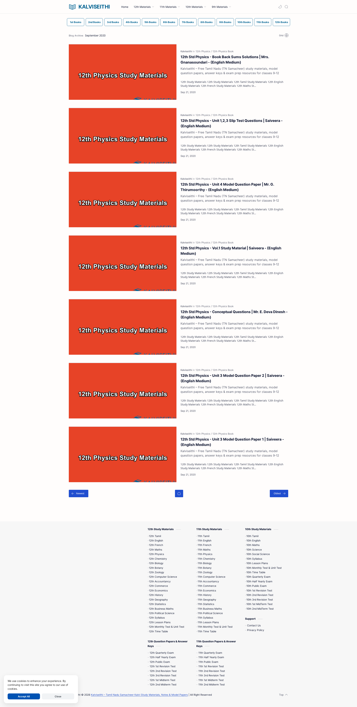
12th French (156, 544)
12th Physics (156, 554)
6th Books (169, 22)
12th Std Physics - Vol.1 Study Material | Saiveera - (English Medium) (231, 251)
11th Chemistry (206, 558)
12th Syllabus (157, 617)
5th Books (150, 22)
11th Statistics (206, 604)
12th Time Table (158, 631)
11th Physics (205, 554)
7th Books (188, 22)
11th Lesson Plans (208, 622)
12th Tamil (155, 536)
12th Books (281, 22)
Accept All (24, 696)
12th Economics (158, 590)
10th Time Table (255, 572)
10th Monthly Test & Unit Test (264, 567)
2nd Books (94, 22)
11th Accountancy (208, 581)
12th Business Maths (161, 608)
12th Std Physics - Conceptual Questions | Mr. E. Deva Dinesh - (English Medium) (234, 314)
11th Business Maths (210, 608)
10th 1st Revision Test (259, 590)
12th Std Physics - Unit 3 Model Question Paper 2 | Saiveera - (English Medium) (232, 378)
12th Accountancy (160, 581)
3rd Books (113, 22)
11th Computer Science (211, 576)
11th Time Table (207, 631)
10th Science (254, 549)
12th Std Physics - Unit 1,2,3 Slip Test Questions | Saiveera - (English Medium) (232, 123)
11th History (205, 594)
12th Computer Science (163, 576)
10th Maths (253, 544)
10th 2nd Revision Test (259, 594)
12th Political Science (161, 613)
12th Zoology (156, 572)
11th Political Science (210, 613)
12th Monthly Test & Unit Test (166, 626)
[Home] (179, 493)
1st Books (75, 22)
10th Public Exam (256, 585)
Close (58, 696)
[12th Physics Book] (223, 51)
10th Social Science (258, 554)
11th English (204, 540)
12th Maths (155, 549)
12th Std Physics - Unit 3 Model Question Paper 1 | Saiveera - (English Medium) (232, 442)
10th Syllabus (254, 558)
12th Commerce (158, 585)
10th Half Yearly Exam (259, 581)
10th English (253, 540)
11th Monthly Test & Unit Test (215, 626)
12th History (156, 594)
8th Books (206, 22)
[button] (280, 6)
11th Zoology (205, 572)
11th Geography (207, 599)
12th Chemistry (158, 558)
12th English (156, 540)
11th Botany (205, 567)
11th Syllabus (205, 617)
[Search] (286, 6)
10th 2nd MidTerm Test (260, 608)
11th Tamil (203, 536)
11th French (204, 544)
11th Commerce (207, 585)
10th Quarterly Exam (258, 576)
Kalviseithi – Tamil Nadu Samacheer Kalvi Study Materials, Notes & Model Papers (139, 694)
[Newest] (78, 493)
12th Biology (156, 563)
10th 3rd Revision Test (259, 599)
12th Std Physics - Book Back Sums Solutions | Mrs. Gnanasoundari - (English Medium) (225, 59)
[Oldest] (279, 493)
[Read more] (282, 92)
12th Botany (156, 567)
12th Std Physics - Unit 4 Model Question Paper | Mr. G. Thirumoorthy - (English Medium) (227, 187)
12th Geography (158, 599)
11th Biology (205, 563)
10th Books (244, 22)
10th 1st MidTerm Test (259, 604)
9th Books (225, 22)
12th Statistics (157, 604)
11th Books (262, 22)
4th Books (132, 22)
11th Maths (204, 549)
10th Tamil (252, 536)
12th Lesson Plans (160, 622)
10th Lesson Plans (257, 563)
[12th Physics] (204, 51)
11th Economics (207, 590)
